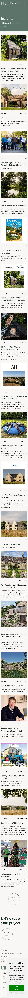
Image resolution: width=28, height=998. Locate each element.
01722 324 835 (5, 950)
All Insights (5, 23)
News (12, 23)
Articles (18, 23)
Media (3, 26)
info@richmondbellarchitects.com (11, 954)
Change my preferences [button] (17, 992)
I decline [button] (17, 989)
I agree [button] (17, 986)
